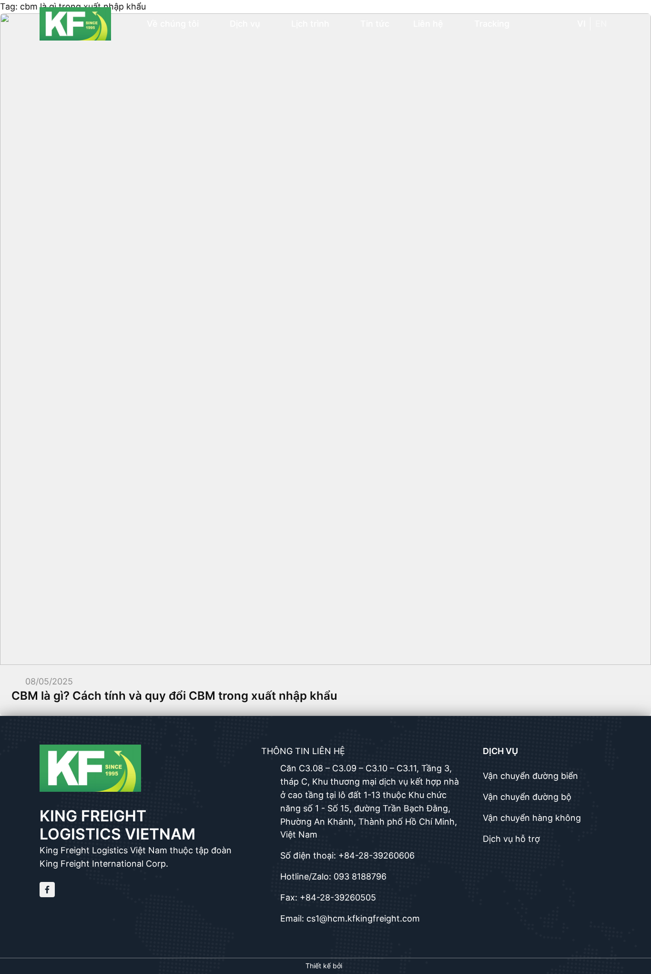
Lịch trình (310, 24)
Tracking (491, 24)
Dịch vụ (245, 24)
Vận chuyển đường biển (530, 776)
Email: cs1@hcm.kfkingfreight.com (350, 918)
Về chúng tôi (173, 24)
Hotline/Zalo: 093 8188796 (333, 876)
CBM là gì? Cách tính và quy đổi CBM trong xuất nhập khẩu (174, 696)
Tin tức (374, 24)
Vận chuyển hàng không (532, 818)
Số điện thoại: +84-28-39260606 (347, 855)
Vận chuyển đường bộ (527, 797)
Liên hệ (428, 24)
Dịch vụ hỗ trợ (511, 839)
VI (581, 24)
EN (601, 24)
